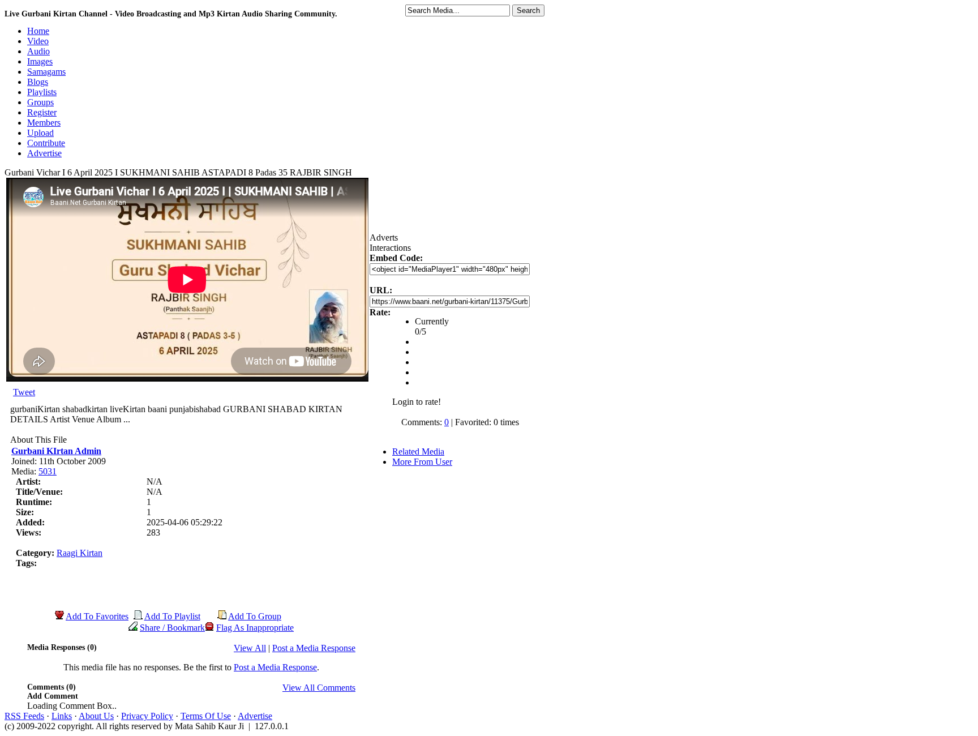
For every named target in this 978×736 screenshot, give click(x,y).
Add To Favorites (97, 616)
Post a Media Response (313, 648)
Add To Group (254, 616)
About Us (96, 716)
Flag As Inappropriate (255, 627)
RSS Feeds (24, 716)
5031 (47, 471)
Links (62, 716)
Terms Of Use (206, 716)
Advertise (255, 716)
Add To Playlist (172, 616)
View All (250, 648)
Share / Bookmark (172, 627)
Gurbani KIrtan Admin (56, 451)
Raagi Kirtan (79, 553)
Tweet (24, 392)
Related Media (418, 451)
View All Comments (318, 687)
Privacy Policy (147, 716)
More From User (422, 462)
